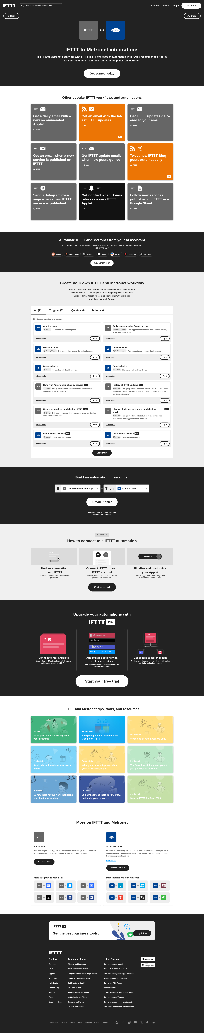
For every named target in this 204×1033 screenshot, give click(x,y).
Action (48, 329)
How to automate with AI (113, 964)
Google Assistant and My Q (79, 978)
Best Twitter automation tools (115, 969)
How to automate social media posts (118, 1002)
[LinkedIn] (123, 1022)
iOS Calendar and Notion (78, 969)
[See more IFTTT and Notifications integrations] (66, 885)
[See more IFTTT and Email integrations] (44, 885)
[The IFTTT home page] (9, 6)
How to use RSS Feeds (112, 983)
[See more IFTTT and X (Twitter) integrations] (44, 897)
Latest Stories (111, 959)
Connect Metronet (117, 868)
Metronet (97, 49)
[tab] (38, 310)
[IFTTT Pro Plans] (86, 385)
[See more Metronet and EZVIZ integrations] (138, 885)
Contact (88, 1022)
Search (52, 992)
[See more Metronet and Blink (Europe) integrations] (116, 885)
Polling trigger (120, 329)
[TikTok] (147, 1022)
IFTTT (72, 49)
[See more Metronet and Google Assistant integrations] (138, 897)
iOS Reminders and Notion (78, 992)
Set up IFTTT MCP (102, 263)
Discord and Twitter (76, 1007)
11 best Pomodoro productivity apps (118, 992)
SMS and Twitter (74, 988)
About (105, 1022)
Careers (64, 1022)
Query (48, 388)
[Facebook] (117, 1022)
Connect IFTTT (44, 862)
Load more (102, 453)
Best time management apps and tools (118, 974)
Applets (52, 974)
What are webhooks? (111, 988)
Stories (52, 969)
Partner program (76, 1022)
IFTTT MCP (53, 978)
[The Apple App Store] (148, 959)
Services (52, 964)
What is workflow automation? (115, 978)
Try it (95, 339)
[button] (102, 587)
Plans (166, 6)
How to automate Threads (113, 997)
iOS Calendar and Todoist (78, 997)
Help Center (53, 983)
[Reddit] (153, 1022)
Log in (176, 6)
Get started (191, 5)
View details (41, 339)
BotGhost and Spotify (76, 983)
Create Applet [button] (102, 502)
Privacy (97, 1022)
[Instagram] (129, 1022)
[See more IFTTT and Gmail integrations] (87, 897)
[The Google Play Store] (148, 965)
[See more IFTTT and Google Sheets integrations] (66, 897)
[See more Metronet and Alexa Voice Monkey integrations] (160, 897)
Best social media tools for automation (118, 1007)
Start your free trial (102, 681)
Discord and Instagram (77, 964)
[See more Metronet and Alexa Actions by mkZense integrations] (160, 885)
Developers (53, 1022)
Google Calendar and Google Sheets (82, 974)
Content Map (54, 988)
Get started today (102, 73)
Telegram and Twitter (76, 1002)
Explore (155, 6)
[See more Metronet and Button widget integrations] (116, 897)
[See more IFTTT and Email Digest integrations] (87, 885)
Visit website (111, 861)
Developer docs (55, 1002)
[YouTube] (135, 1022)
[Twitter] (141, 1022)
